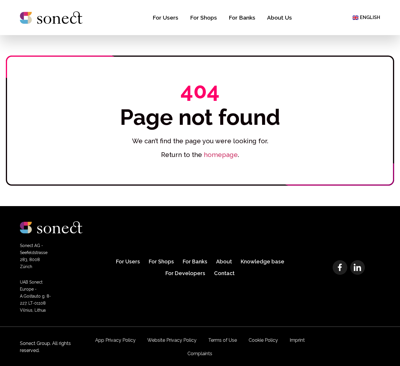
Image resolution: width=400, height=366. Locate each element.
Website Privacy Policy (171, 340)
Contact (224, 273)
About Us (279, 17)
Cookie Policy (263, 340)
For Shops (203, 17)
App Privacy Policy (115, 340)
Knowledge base (262, 261)
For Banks (242, 17)
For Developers (185, 273)
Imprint (297, 340)
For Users (165, 17)
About (224, 261)
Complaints (199, 353)
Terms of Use (222, 340)
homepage (221, 154)
